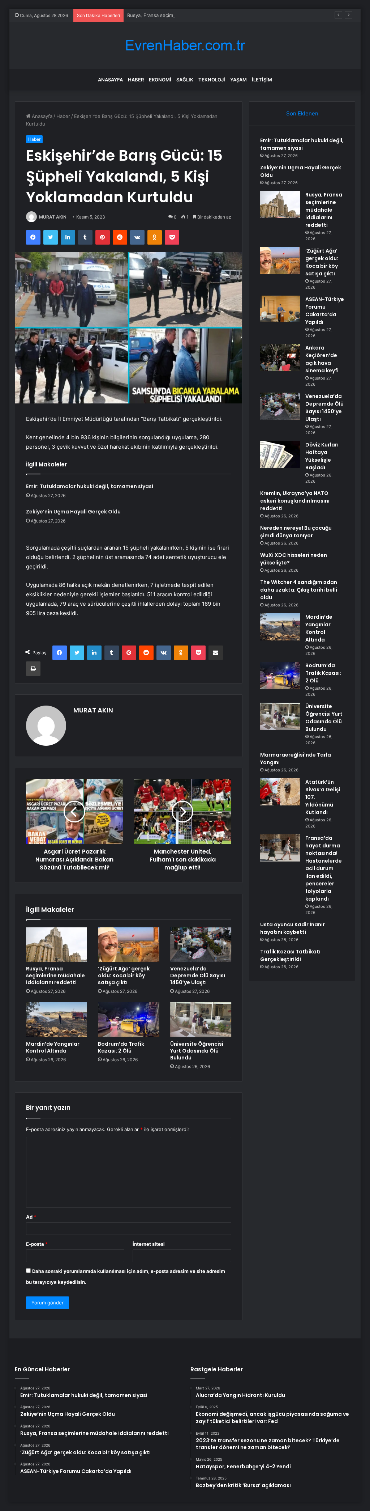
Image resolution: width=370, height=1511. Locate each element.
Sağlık (184, 79)
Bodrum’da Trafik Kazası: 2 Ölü (121, 1047)
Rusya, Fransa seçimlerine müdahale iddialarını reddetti (189, 15)
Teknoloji (211, 79)
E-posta (37, 1244)
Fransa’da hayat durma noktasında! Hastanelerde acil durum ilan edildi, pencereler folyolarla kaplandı (323, 868)
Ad (31, 1217)
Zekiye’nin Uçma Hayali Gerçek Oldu (73, 511)
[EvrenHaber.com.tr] (185, 45)
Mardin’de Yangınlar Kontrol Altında (52, 1047)
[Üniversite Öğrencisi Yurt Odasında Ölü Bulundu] (201, 1019)
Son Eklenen (302, 113)
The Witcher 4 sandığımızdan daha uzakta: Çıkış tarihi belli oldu (298, 590)
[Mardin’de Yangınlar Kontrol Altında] (56, 1019)
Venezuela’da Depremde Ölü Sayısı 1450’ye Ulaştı (197, 975)
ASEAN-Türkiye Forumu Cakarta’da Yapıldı (324, 311)
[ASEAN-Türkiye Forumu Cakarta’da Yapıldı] (280, 309)
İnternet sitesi (149, 1244)
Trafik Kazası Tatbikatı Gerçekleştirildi (290, 955)
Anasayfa (110, 79)
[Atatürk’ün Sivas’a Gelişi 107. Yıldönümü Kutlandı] (280, 791)
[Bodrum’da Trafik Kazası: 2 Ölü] (128, 1019)
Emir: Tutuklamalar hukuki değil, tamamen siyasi (89, 486)
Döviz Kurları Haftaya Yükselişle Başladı (322, 456)
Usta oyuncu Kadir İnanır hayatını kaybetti (292, 928)
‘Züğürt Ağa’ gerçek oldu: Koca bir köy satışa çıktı (124, 975)
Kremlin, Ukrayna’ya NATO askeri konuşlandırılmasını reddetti (295, 501)
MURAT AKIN (52, 217)
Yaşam (238, 79)
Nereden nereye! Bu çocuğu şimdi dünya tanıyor (296, 531)
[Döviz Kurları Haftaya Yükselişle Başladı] (280, 454)
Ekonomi (160, 79)
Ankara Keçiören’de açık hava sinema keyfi (322, 359)
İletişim (262, 79)
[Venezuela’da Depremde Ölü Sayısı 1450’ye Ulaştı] (201, 944)
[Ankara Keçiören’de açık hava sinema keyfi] (280, 357)
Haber (136, 79)
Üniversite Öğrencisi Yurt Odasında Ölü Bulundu (196, 1050)
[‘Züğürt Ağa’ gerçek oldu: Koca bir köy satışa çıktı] (128, 944)
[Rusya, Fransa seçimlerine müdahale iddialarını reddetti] (56, 944)
